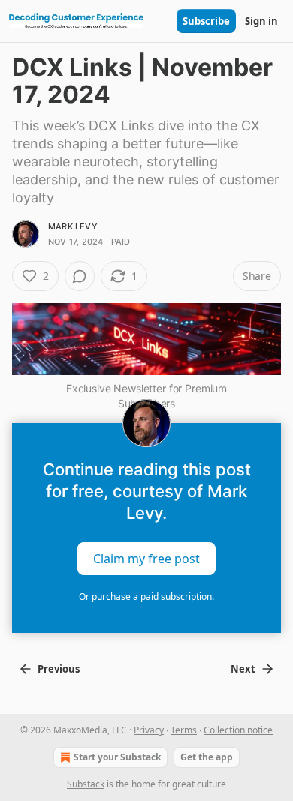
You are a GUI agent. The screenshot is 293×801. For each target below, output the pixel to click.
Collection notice (238, 730)
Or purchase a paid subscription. (146, 596)
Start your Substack (117, 757)
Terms (184, 730)
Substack (85, 784)
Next (243, 669)
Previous (59, 669)
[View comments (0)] (80, 276)
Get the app (206, 757)
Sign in (261, 21)
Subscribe (206, 21)
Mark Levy (73, 226)
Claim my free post (146, 558)
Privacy (149, 730)
